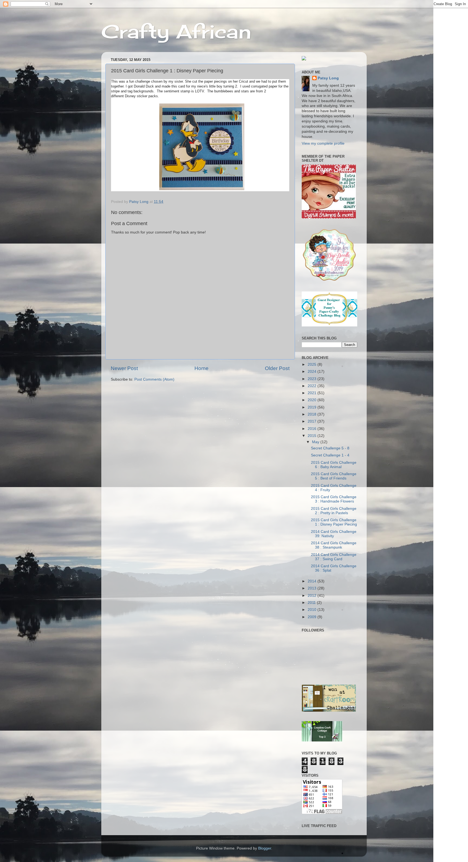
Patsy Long (328, 78)
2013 (312, 588)
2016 (312, 429)
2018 (312, 414)
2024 (312, 372)
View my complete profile (323, 143)
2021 (312, 393)
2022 (312, 386)
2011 (312, 603)
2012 (312, 596)
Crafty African (176, 31)
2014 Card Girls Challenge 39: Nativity (333, 534)
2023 (312, 379)
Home (201, 368)
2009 (312, 617)
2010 (312, 610)
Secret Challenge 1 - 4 (330, 455)
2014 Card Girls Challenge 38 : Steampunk (333, 545)
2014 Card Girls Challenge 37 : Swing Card (333, 557)
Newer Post (124, 368)
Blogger (264, 848)
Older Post (277, 368)
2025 (312, 364)
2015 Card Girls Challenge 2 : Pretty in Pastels (333, 511)
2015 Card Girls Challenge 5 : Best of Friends (333, 476)
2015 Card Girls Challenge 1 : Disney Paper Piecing (334, 522)
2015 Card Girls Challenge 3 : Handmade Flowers (333, 499)
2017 (312, 421)
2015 (312, 436)
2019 (312, 407)
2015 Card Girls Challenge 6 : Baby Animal (333, 465)
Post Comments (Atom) (154, 379)
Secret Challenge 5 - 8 (330, 448)
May (316, 442)
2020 (312, 400)
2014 (312, 581)
